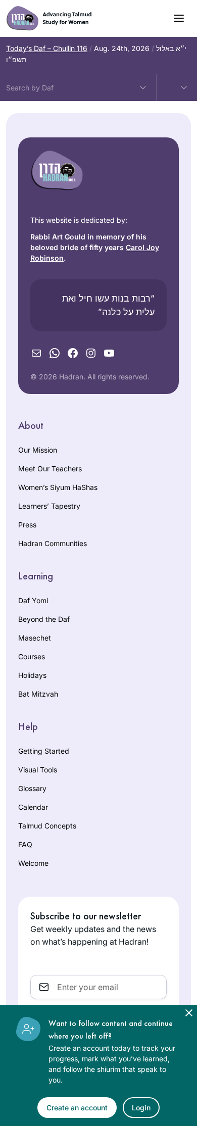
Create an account (77, 1107)
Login (141, 1107)
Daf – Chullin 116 (46, 48)
